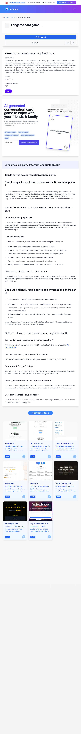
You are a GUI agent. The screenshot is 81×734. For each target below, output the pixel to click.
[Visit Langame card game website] (40, 127)
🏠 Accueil (5, 17)
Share (36, 43)
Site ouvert (41, 37)
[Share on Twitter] (68, 43)
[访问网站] (23, 456)
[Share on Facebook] (73, 43)
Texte (13, 17)
